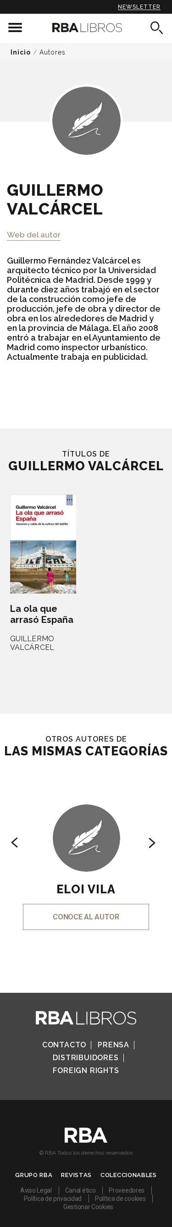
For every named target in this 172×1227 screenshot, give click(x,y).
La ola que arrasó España (41, 614)
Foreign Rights (86, 1070)
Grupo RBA (33, 1175)
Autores (52, 52)
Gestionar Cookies (88, 1206)
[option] (86, 854)
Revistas (76, 1175)
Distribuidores (85, 1057)
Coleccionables (128, 1175)
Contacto (64, 1044)
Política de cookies (120, 1198)
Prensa (113, 1044)
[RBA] (86, 1140)
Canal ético (80, 1190)
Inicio (21, 52)
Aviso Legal (36, 1190)
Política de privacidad (53, 1198)
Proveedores (126, 1190)
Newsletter (139, 7)
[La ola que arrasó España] (43, 544)
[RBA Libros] (86, 27)
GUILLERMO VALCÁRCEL (32, 643)
